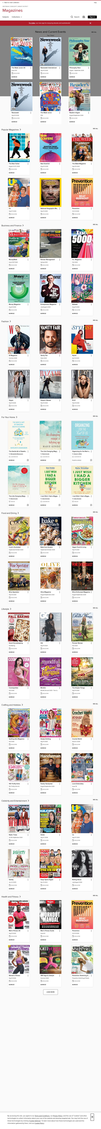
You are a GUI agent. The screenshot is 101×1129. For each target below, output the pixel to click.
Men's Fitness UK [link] (14, 931)
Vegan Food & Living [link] (79, 547)
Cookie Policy (39, 1123)
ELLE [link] (74, 400)
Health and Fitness (10, 897)
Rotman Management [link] (48, 260)
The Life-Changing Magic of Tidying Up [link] (50, 451)
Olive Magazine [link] (46, 592)
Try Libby (32, 23)
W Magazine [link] (13, 355)
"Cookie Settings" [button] (35, 1121)
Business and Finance (11, 225)
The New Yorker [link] (14, 164)
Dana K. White (78, 454)
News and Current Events (50, 32)
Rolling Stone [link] (76, 880)
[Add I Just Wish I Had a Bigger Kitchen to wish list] (59, 505)
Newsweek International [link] (49, 68)
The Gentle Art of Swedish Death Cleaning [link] (18, 451)
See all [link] (93, 32)
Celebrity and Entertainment (14, 801)
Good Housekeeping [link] (16, 643)
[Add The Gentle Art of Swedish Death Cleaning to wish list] (28, 460)
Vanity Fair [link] (44, 355)
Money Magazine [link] (14, 304)
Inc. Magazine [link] (76, 260)
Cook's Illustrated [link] (15, 547)
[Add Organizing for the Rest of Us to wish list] (91, 460)
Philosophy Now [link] (74, 68)
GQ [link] (42, 643)
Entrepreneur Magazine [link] (48, 304)
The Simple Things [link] (78, 688)
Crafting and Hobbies (11, 705)
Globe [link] (43, 835)
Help (95, 2)
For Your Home (8, 417)
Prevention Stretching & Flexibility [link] (81, 976)
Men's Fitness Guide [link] (47, 931)
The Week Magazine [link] (79, 164)
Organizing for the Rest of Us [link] (81, 451)
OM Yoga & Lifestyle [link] (47, 976)
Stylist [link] (74, 355)
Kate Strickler (46, 499)
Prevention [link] (75, 208)
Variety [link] (11, 880)
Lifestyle (5, 609)
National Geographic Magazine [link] (50, 208)
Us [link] (10, 208)
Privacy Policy (57, 1116)
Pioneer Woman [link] (77, 643)
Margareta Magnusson (17, 454)
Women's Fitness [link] (14, 976)
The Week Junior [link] (46, 113)
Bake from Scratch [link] (47, 547)
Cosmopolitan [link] (13, 688)
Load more (51, 992)
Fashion (5, 321)
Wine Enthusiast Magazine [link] (81, 592)
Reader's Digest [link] (74, 113)
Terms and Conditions (42, 1116)
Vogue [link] (11, 400)
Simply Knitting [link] (46, 739)
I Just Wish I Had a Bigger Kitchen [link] (50, 496)
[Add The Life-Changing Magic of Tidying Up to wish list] (59, 460)
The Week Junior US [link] (18, 68)
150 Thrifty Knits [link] (14, 784)
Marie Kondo (45, 454)
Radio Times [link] (13, 835)
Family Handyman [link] (47, 784)
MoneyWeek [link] (13, 260)
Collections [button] (16, 17)
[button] (75, 17)
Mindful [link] (43, 688)
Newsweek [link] (15, 113)
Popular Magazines (10, 130)
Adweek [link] (75, 304)
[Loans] (84, 17)
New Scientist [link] (45, 164)
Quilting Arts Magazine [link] (16, 739)
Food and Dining (9, 513)
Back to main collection (11, 3)
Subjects (5, 17)
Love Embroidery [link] (78, 784)
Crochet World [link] (77, 739)
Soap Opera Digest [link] (47, 880)
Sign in (92, 17)
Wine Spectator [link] (14, 592)
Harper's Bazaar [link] (46, 400)
